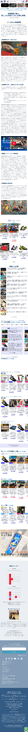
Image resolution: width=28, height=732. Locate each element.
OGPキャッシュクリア (7, 683)
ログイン (23, 2)
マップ (8, 324)
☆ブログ (5, 10)
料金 (22, 324)
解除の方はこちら (22, 655)
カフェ (18, 324)
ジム (4, 2)
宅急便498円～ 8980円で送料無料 (21, 9)
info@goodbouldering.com (14, 711)
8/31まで (11, 9)
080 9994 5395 (14, 709)
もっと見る (13, 316)
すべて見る (10, 358)
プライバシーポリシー (7, 680)
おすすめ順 (18, 220)
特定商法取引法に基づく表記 (8, 678)
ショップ (1, 2)
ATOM (6, 677)
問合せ (26, 731)
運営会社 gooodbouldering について (10, 681)
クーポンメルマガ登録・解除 (8, 675)
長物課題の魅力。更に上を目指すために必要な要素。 (15, 10)
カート (26, 2)
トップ (2, 10)
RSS (3, 677)
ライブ (4, 324)
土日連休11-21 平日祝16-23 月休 (17, 322)
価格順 (13, 220)
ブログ (8, 2)
